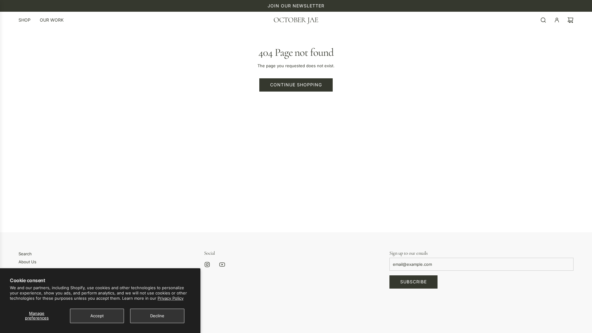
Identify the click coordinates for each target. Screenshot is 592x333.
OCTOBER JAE (295, 20)
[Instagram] (207, 264)
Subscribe (413, 281)
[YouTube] (222, 264)
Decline (157, 315)
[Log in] (557, 20)
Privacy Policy (170, 298)
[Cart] (570, 20)
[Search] (543, 20)
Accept (97, 315)
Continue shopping (296, 84)
